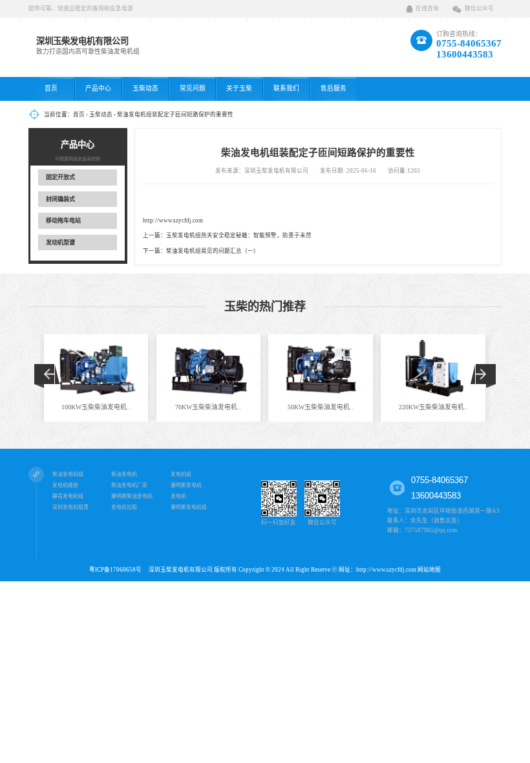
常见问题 (193, 88)
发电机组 (181, 474)
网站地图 (429, 569)
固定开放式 (60, 177)
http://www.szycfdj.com (173, 220)
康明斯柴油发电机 (132, 496)
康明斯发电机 (186, 485)
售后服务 (333, 88)
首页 (51, 88)
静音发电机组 (67, 496)
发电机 (178, 496)
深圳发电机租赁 (70, 507)
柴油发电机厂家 (129, 485)
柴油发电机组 (67, 474)
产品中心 (98, 88)
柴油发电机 (124, 474)
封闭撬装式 (60, 199)
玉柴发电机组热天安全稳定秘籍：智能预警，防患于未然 (239, 235)
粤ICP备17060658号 (118, 569)
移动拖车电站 (63, 220)
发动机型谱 (60, 242)
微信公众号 (479, 8)
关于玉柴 (239, 88)
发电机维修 (65, 485)
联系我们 (286, 88)
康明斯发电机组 (189, 507)
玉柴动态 (145, 88)
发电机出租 (124, 507)
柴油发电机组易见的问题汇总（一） (212, 251)
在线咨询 (427, 8)
